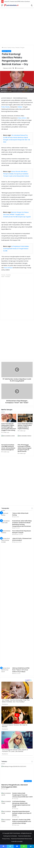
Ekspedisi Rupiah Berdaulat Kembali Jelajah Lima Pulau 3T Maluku (21, 813)
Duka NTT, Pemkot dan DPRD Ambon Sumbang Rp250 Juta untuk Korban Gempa (21, 821)
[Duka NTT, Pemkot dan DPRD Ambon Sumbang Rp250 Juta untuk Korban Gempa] (6, 822)
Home (5, 47)
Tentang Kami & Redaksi (10, 836)
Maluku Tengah (20, 47)
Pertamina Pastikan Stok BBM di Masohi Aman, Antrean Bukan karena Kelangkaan (8, 447)
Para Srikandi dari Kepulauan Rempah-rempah (21, 531)
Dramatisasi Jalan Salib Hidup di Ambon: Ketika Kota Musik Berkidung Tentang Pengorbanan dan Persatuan (22, 523)
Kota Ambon (8, 268)
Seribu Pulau (11, 47)
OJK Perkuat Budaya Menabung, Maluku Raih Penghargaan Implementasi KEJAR (21, 804)
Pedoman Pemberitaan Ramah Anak (21, 839)
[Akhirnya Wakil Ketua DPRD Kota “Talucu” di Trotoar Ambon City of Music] (6, 670)
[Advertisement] (17, 25)
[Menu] (2, 6)
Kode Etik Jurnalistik (17, 841)
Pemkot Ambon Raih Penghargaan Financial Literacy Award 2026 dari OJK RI (22, 795)
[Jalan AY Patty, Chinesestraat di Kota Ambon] (6, 602)
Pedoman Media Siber (24, 836)
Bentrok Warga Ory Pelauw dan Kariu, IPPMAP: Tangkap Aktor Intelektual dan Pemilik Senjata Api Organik (17, 214)
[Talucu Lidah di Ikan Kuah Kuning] (6, 515)
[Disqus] (17, 480)
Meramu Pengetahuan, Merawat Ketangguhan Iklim (14, 786)
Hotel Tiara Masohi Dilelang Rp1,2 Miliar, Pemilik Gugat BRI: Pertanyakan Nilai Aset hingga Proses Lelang (8, 427)
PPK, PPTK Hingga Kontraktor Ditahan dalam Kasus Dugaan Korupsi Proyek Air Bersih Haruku (24, 448)
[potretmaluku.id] (11, 5)
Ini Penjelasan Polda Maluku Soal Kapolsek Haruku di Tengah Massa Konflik (16, 248)
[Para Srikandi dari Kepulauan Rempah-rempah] (6, 533)
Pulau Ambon (22, 118)
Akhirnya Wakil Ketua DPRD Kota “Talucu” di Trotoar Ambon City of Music (20, 670)
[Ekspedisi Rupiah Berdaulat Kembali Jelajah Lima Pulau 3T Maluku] (6, 814)
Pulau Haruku (5, 107)
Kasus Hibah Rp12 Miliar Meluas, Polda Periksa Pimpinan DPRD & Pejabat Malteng (25, 426)
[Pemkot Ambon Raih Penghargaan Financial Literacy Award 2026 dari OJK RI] (6, 795)
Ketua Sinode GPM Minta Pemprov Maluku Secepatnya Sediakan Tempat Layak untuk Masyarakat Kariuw (16, 174)
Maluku (20, 107)
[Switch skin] (32, 6)
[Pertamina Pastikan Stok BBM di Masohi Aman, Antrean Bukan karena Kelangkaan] (8, 439)
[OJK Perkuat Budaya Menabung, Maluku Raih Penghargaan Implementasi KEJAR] (6, 804)
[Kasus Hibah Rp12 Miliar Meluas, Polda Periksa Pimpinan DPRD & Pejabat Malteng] (25, 418)
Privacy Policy (6, 839)
